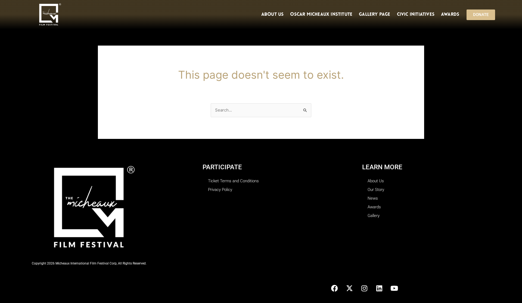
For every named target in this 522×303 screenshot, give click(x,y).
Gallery (374, 215)
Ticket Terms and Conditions (233, 180)
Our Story (376, 189)
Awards (450, 14)
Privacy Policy (220, 189)
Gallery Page (374, 14)
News (373, 198)
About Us (272, 14)
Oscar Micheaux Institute (321, 14)
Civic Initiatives (415, 14)
